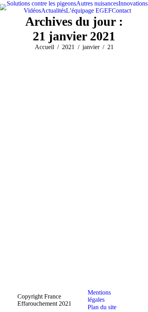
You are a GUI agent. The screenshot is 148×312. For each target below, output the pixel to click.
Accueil (44, 47)
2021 (68, 47)
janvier (90, 47)
